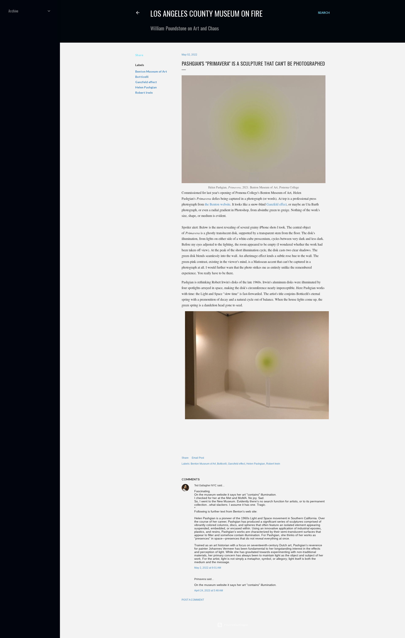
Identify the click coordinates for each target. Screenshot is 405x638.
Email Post (198, 457)
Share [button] (139, 55)
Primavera (200, 579)
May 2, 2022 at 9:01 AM (207, 567)
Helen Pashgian (146, 87)
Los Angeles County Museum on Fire (206, 13)
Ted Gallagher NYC (205, 485)
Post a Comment (193, 599)
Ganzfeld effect (146, 82)
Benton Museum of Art (151, 71)
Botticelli (141, 76)
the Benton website (217, 204)
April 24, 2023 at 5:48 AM (208, 590)
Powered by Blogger (236, 624)
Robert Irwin (144, 92)
